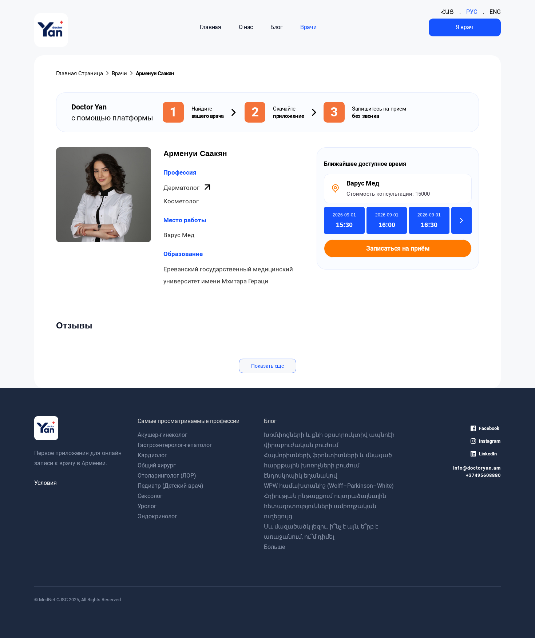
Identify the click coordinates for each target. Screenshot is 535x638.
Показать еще (267, 366)
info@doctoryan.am (476, 468)
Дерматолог (182, 187)
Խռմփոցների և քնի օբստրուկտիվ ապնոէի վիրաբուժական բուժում (329, 439)
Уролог (147, 506)
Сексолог (150, 496)
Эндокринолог (157, 516)
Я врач (464, 27)
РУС (471, 11)
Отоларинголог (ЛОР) (167, 475)
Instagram (489, 441)
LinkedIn (488, 453)
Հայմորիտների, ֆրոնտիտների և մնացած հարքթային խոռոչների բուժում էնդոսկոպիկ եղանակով (328, 465)
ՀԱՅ (447, 11)
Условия (45, 482)
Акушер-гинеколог (162, 434)
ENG (495, 11)
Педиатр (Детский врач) (170, 485)
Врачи (308, 27)
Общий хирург (157, 465)
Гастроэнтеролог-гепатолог (175, 445)
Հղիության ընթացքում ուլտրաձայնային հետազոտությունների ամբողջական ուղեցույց (325, 506)
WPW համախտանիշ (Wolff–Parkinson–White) (329, 485)
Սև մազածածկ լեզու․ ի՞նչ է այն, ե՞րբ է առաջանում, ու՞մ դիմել (321, 531)
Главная (210, 27)
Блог (276, 27)
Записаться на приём (397, 248)
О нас (246, 27)
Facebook (489, 428)
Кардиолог (152, 455)
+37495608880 (483, 475)
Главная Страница (79, 73)
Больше (274, 546)
